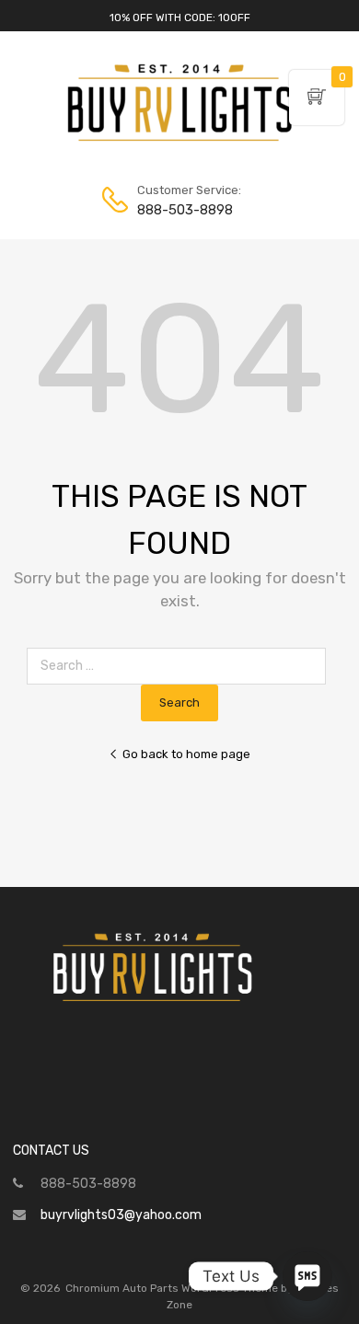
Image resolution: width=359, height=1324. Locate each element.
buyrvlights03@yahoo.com (121, 1215)
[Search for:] (180, 666)
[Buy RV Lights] (179, 141)
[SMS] (307, 1276)
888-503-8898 (182, 209)
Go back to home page (186, 754)
